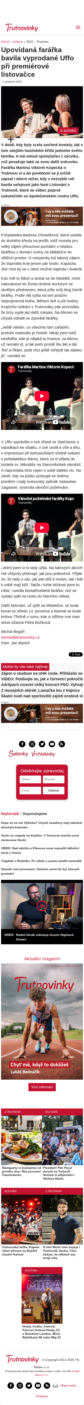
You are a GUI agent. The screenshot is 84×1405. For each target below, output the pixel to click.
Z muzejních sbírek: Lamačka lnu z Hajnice (40, 690)
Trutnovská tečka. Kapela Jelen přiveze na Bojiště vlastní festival (20, 1250)
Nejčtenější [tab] (10, 814)
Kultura (18, 41)
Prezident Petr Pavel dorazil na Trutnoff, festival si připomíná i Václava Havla (59, 1173)
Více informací (42, 1087)
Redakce (42, 1396)
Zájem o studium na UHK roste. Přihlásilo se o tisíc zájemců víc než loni (42, 673)
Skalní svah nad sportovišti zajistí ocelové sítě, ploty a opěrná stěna (42, 696)
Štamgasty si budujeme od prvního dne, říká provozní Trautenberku (21, 1171)
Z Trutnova (13, 1111)
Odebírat (53, 790)
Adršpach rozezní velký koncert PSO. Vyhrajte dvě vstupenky (42, 684)
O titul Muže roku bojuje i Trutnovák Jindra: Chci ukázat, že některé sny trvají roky (61, 1252)
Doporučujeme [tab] (35, 814)
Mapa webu (68, 1385)
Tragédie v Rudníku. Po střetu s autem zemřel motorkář (41, 861)
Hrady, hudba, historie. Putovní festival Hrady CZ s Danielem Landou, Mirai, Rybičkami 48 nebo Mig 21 (41, 1332)
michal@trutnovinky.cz (20, 637)
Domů (5, 41)
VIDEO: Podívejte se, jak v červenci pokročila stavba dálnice (42, 679)
